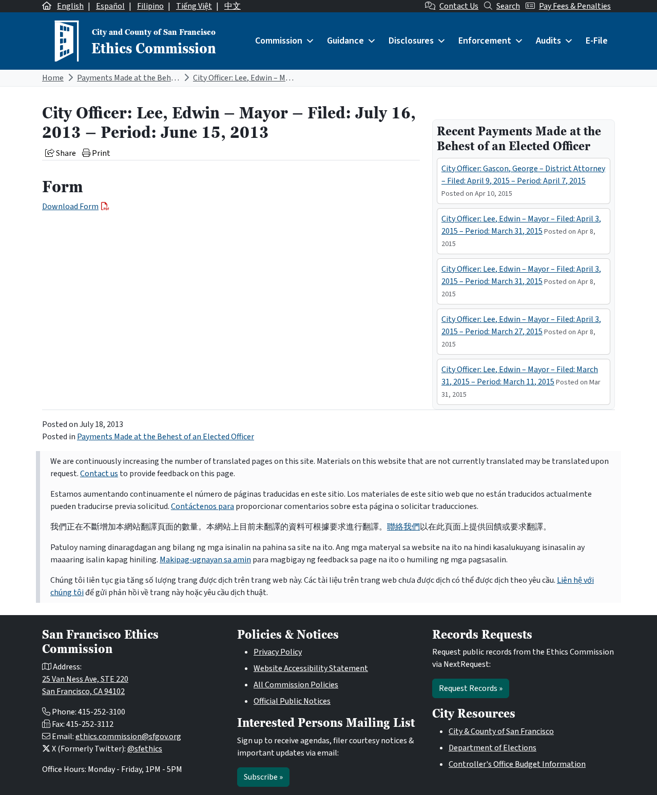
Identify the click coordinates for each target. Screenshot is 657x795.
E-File (597, 40)
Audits (548, 40)
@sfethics (144, 749)
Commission (278, 40)
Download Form (70, 206)
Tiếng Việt (194, 6)
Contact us (99, 473)
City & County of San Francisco (501, 731)
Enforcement (484, 40)
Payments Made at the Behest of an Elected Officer (165, 78)
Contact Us (458, 6)
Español (110, 6)
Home (53, 78)
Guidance (345, 40)
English (70, 6)
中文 (232, 6)
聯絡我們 (403, 527)
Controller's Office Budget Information (517, 764)
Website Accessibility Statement (311, 668)
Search (508, 6)
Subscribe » (263, 777)
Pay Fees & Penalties (575, 6)
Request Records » (471, 688)
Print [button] (100, 153)
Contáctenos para (202, 506)
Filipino (150, 6)
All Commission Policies (296, 684)
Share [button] (65, 153)
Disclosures (411, 40)
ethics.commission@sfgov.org (128, 736)
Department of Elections (492, 747)
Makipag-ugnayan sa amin (205, 559)
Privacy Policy (278, 652)
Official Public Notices (292, 701)
